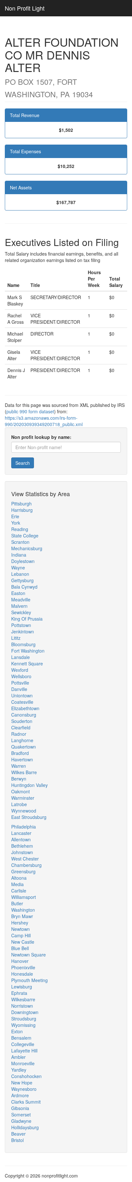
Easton (18, 593)
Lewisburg (21, 986)
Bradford (20, 753)
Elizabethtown (25, 708)
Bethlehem (22, 846)
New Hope (21, 1082)
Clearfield (20, 727)
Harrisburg (22, 510)
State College (24, 535)
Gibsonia (20, 1108)
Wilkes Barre (24, 772)
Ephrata (19, 993)
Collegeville (22, 1044)
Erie (15, 516)
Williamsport (23, 897)
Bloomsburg (23, 644)
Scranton (20, 542)
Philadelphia (23, 826)
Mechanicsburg (26, 548)
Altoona (19, 878)
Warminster (22, 798)
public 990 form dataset (30, 411)
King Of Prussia (27, 618)
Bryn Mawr (22, 916)
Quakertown (23, 746)
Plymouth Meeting (29, 980)
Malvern (19, 606)
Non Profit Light (25, 8)
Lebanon (20, 574)
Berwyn (18, 778)
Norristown (22, 1006)
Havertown (22, 759)
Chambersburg (26, 865)
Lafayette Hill (24, 1050)
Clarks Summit (26, 1102)
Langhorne (22, 740)
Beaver (18, 1133)
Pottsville (20, 682)
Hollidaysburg (25, 1127)
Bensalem (21, 1038)
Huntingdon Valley (29, 785)
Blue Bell (20, 948)
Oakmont (20, 791)
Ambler (18, 1057)
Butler (17, 903)
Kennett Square (27, 663)
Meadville (20, 599)
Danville (19, 689)
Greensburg (23, 871)
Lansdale (20, 657)
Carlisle (18, 890)
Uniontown (22, 695)
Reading (19, 529)
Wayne (18, 567)
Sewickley (21, 612)
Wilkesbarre (23, 999)
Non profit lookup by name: (41, 437)
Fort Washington (28, 650)
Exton (17, 1031)
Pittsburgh (21, 503)
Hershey (19, 922)
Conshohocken (26, 1076)
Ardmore (20, 1095)
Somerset (21, 1114)
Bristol (17, 1140)
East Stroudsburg (28, 817)
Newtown (20, 929)
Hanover (20, 961)
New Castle (22, 942)
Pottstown (21, 625)
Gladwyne (21, 1121)
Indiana (18, 554)
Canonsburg (23, 714)
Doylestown (23, 561)
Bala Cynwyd (24, 586)
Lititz (16, 638)
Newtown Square (28, 954)
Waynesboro (24, 1089)
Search (22, 463)
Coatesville (22, 702)
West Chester (25, 858)
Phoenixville (23, 967)
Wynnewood (23, 810)
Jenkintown (22, 631)
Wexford (19, 670)
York (15, 523)
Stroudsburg (23, 1018)
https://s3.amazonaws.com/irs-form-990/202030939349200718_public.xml (44, 421)
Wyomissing (23, 1025)
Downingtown (24, 1012)
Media (17, 884)
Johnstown (22, 852)
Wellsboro (21, 676)
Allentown (21, 839)
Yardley (18, 1070)
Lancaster (21, 833)
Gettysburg (22, 580)
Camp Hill (21, 935)
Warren (18, 766)
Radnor (18, 734)
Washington (23, 910)
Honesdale (22, 974)
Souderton (21, 721)
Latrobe (19, 804)
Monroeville (23, 1063)
